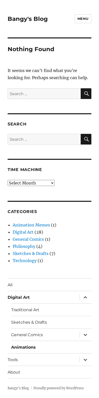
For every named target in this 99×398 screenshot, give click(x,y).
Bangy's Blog (28, 18)
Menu (83, 19)
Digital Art (23, 232)
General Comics (28, 239)
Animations (23, 347)
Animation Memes (31, 225)
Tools (13, 359)
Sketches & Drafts (30, 253)
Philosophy (24, 246)
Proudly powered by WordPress (59, 388)
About (14, 372)
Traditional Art (25, 309)
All (10, 284)
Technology (25, 260)
